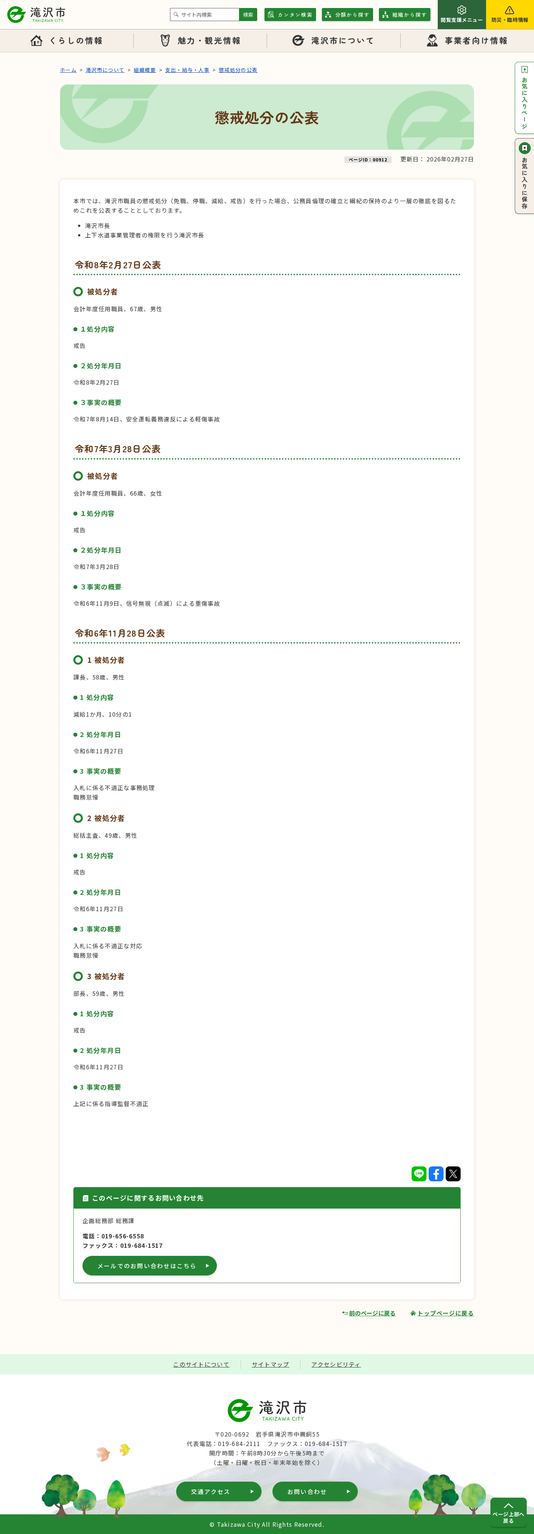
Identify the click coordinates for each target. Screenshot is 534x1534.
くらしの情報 (76, 40)
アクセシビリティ (336, 1364)
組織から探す (409, 14)
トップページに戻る (445, 1313)
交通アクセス (210, 1491)
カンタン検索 (295, 14)
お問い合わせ (307, 1491)
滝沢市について (343, 40)
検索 (248, 14)
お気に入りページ (524, 103)
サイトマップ (271, 1364)
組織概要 (145, 69)
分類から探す (352, 14)
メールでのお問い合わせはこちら (147, 1265)
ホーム (68, 69)
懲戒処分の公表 (238, 69)
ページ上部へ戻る (508, 1517)
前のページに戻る (372, 1313)
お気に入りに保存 (524, 183)
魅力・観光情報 (210, 40)
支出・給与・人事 (187, 69)
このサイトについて (201, 1364)
